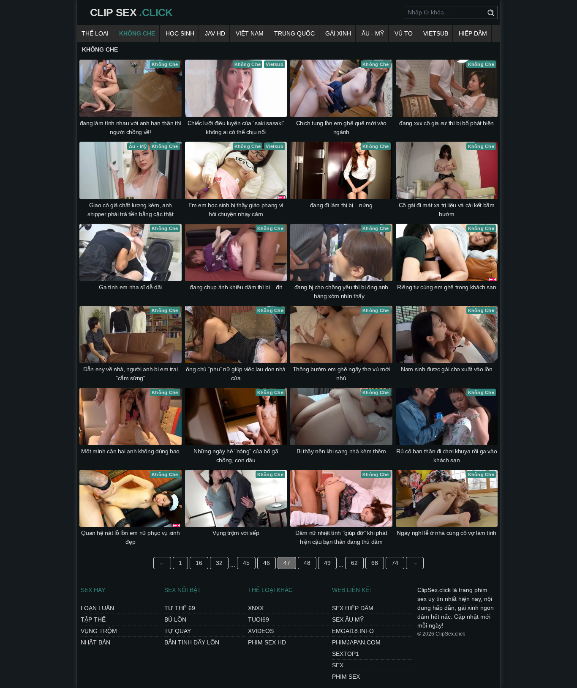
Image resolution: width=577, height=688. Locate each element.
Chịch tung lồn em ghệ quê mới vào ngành (341, 127)
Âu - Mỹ (373, 33)
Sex (337, 665)
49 (327, 562)
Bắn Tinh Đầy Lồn (191, 642)
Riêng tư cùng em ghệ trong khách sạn (446, 287)
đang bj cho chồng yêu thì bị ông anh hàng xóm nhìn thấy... (341, 291)
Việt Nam (250, 33)
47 (286, 562)
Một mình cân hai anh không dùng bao (130, 451)
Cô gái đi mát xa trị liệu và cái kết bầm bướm (447, 209)
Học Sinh (180, 33)
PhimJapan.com (356, 642)
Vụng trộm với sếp (235, 532)
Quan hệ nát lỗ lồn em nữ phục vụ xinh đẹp (130, 537)
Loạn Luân (97, 608)
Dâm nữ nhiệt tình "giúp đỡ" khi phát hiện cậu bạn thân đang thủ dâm (341, 537)
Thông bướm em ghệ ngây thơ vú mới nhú (341, 373)
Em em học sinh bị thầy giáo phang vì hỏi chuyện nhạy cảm (235, 209)
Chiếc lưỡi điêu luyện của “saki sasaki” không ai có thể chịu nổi (236, 127)
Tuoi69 (258, 619)
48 (307, 562)
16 (199, 562)
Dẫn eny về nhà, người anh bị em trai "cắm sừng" (130, 373)
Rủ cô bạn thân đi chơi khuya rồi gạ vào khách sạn (446, 455)
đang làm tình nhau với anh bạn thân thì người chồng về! (130, 127)
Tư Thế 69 (179, 608)
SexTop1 (345, 653)
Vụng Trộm (99, 631)
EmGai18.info (353, 631)
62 (354, 562)
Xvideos (261, 631)
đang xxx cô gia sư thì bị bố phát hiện (446, 123)
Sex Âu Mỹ (348, 619)
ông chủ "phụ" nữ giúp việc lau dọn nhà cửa (236, 373)
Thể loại (95, 33)
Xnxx (256, 608)
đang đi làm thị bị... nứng (341, 205)
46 (266, 562)
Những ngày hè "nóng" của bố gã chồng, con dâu (235, 455)
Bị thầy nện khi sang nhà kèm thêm (341, 451)
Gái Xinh (338, 33)
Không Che (137, 33)
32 (219, 562)
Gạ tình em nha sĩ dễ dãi (130, 287)
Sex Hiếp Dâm (352, 608)
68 (374, 562)
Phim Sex (346, 676)
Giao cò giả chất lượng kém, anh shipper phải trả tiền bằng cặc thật (130, 209)
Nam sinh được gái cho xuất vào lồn (446, 369)
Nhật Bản (95, 642)
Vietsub (435, 33)
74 (395, 562)
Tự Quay (177, 631)
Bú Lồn (175, 619)
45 (246, 562)
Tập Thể (93, 619)
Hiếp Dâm (473, 33)
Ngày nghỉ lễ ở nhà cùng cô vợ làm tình (446, 532)
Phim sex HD (267, 642)
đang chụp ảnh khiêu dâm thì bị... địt (236, 287)
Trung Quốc (294, 33)
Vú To (404, 33)
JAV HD (215, 33)
